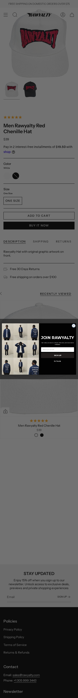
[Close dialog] (73, 325)
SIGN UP (57, 355)
